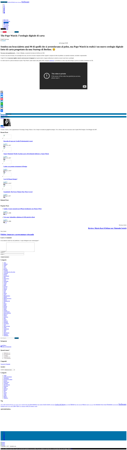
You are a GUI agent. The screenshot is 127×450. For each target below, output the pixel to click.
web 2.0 (28, 406)
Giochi (6, 24)
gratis (67, 404)
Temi (5, 325)
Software (25, 2)
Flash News (6, 278)
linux (76, 404)
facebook (23, 404)
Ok (71, 448)
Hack (5, 285)
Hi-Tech (7, 22)
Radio (5, 305)
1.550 (2, 125)
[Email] (63, 108)
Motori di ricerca (7, 298)
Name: (2, 252)
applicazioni (8, 404)
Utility (5, 327)
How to (5, 287)
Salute (5, 309)
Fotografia (6, 281)
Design (6, 26)
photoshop (98, 404)
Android (5, 264)
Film (5, 277)
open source (91, 404)
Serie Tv (5, 314)
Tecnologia (7, 21)
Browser (5, 269)
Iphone (16, 2)
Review (5, 306)
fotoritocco (34, 404)
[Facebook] (63, 94)
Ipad (5, 291)
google (48, 404)
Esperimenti (6, 276)
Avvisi (5, 268)
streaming (3, 406)
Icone (5, 290)
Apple (5, 265)
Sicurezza (19, 2)
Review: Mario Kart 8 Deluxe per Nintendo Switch (107, 228)
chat (14, 404)
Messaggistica (7, 295)
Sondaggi (6, 322)
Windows (6, 334)
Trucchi (6, 28)
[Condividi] (63, 111)
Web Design (6, 332)
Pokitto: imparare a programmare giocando (17, 234)
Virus (5, 331)
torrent (6, 406)
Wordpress (6, 335)
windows (32, 406)
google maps (52, 404)
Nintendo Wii (7, 301)
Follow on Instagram (6, 346)
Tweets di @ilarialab (5, 364)
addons (2, 404)
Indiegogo (51, 60)
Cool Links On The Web (9, 272)
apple (4, 404)
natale (88, 404)
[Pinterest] (63, 99)
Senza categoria (7, 313)
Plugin (5, 303)
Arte (5, 266)
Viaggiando (6, 328)
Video (5, 330)
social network (115, 404)
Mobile (5, 297)
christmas (17, 404)
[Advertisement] (27, 12)
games (41, 404)
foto (31, 404)
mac (78, 404)
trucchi (9, 406)
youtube (35, 406)
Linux (5, 294)
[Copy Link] (63, 92)
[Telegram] (63, 101)
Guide (5, 284)
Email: (2, 254)
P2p (4, 302)
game (38, 404)
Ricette (5, 307)
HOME (6, 20)
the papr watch (4, 115)
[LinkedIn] (63, 106)
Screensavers (7, 311)
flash (29, 404)
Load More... (4, 345)
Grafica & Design (11, 2)
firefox (26, 404)
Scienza (5, 310)
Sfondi (5, 315)
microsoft (80, 404)
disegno (20, 404)
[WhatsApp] (63, 104)
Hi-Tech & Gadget (8, 379)
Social (5, 319)
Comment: (3, 251)
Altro (5, 262)
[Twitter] (63, 96)
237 (6, 214)
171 (6, 222)
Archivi (2, 369)
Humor (5, 289)
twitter (12, 406)
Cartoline (6, 270)
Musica (5, 299)
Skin (5, 318)
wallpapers (23, 406)
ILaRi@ (4, 40)
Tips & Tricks (7, 326)
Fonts (5, 280)
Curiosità (6, 25)
